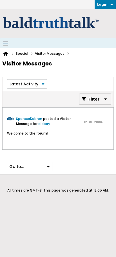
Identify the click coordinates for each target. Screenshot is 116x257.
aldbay (44, 123)
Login (102, 4)
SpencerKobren (29, 118)
